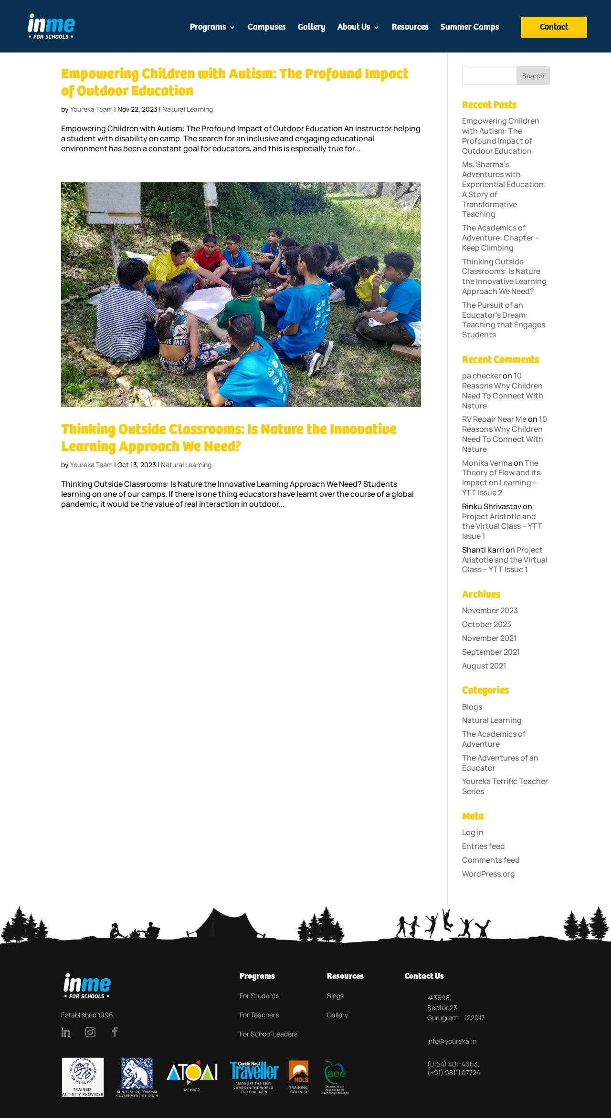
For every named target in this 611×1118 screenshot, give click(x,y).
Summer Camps (470, 28)
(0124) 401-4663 (452, 1063)
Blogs (472, 706)
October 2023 (486, 624)
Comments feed (491, 860)
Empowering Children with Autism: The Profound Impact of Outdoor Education (500, 135)
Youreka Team (91, 109)
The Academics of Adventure (494, 739)
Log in (473, 832)
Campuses (267, 28)
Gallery (312, 28)
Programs (208, 28)
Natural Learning (187, 109)
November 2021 (489, 638)
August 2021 (484, 665)
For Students (259, 995)
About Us (353, 28)
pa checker (481, 375)
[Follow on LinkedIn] (65, 1032)
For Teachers (259, 1014)
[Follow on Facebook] (115, 1032)
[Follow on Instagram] (90, 1032)
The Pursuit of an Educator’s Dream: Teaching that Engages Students (503, 320)
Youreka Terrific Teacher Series (505, 786)
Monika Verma (487, 463)
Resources (410, 28)
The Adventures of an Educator (500, 762)
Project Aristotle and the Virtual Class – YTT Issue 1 (502, 526)
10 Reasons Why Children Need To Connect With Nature (502, 390)
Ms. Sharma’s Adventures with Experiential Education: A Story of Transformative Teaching (504, 189)
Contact (554, 27)
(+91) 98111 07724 (453, 1072)
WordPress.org (488, 873)
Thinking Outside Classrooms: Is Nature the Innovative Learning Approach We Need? (504, 276)
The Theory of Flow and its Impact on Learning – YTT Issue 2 (501, 478)
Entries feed (483, 846)
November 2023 (490, 610)
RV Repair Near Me (494, 419)
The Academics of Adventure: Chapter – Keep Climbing (500, 237)
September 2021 (491, 652)
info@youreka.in (451, 1040)
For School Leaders (268, 1033)
